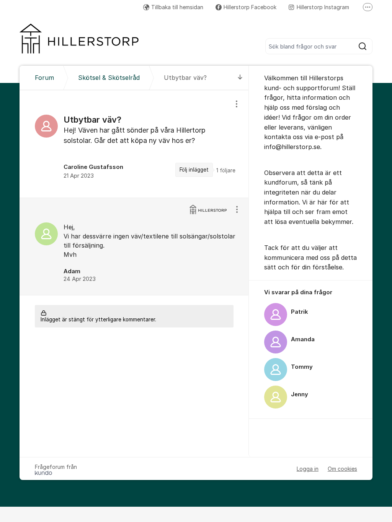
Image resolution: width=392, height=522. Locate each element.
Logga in (307, 468)
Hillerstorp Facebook (250, 7)
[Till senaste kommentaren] (240, 77)
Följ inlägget (194, 170)
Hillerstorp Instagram (323, 7)
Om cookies (342, 468)
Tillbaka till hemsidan (177, 7)
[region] (134, 144)
